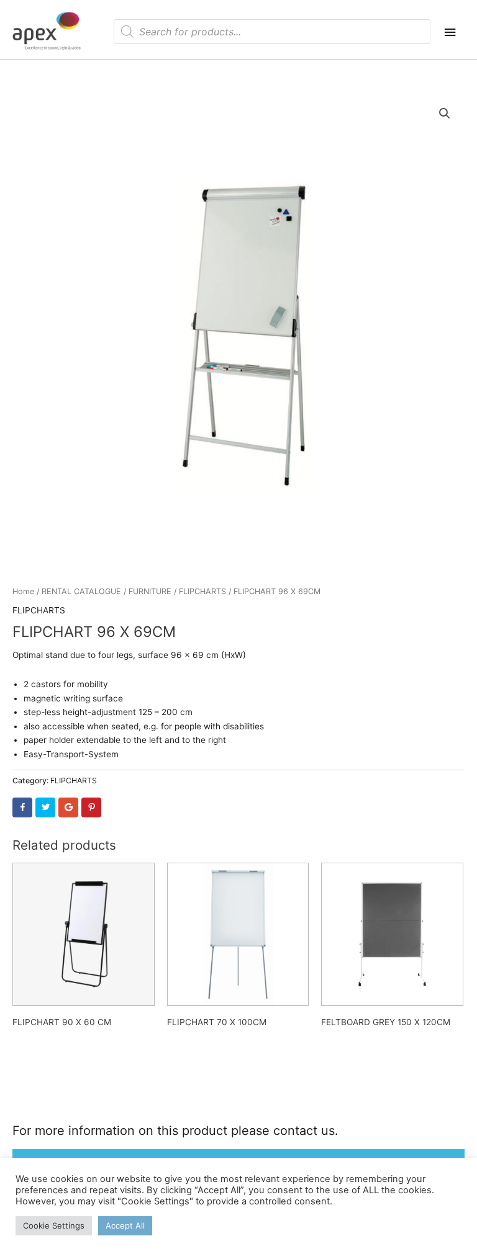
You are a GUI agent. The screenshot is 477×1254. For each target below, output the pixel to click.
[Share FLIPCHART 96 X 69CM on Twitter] (45, 807)
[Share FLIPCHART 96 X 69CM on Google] (68, 807)
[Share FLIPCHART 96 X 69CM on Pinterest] (91, 807)
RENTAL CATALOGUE (81, 591)
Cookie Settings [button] (53, 1225)
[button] (445, 113)
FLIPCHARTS (202, 591)
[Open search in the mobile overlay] (272, 31)
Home (23, 591)
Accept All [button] (125, 1225)
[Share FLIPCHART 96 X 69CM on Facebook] (22, 807)
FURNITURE (150, 591)
